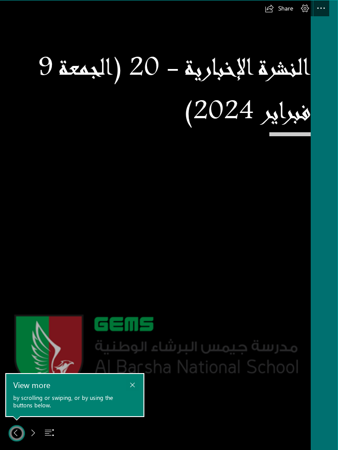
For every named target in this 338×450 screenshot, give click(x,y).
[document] (169, 225)
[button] (279, 8)
